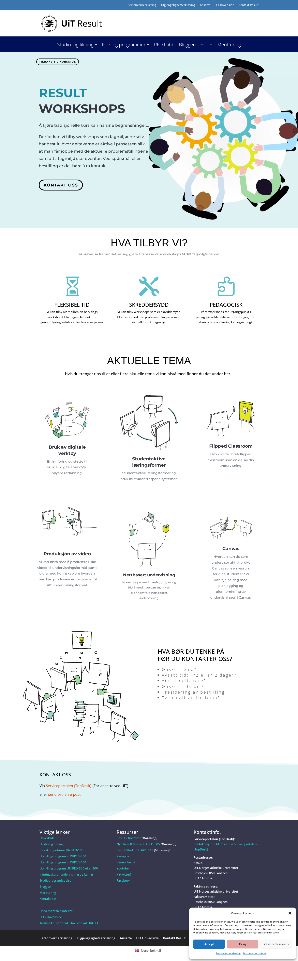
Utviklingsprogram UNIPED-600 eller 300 (69, 868)
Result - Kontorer (129, 838)
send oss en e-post (64, 794)
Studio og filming (51, 844)
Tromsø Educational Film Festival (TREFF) (69, 923)
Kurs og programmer (124, 45)
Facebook (123, 880)
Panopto (123, 856)
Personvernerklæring (228, 953)
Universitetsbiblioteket (56, 911)
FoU (204, 45)
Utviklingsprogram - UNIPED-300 (63, 856)
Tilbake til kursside (57, 61)
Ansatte (205, 5)
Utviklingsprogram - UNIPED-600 (63, 862)
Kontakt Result (248, 5)
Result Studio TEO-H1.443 (135, 850)
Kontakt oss (48, 899)
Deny (243, 944)
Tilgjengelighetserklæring (178, 5)
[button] (290, 913)
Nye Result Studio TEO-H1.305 (138, 844)
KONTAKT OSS (61, 185)
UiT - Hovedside (51, 917)
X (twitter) (124, 874)
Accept (209, 944)
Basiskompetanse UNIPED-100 (62, 850)
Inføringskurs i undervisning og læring (66, 874)
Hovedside (47, 838)
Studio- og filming (75, 45)
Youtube (123, 868)
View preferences (276, 944)
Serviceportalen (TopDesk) (68, 785)
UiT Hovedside (224, 5)
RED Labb (164, 45)
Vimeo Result (126, 862)
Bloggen (187, 45)
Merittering (229, 45)
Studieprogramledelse (55, 880)
